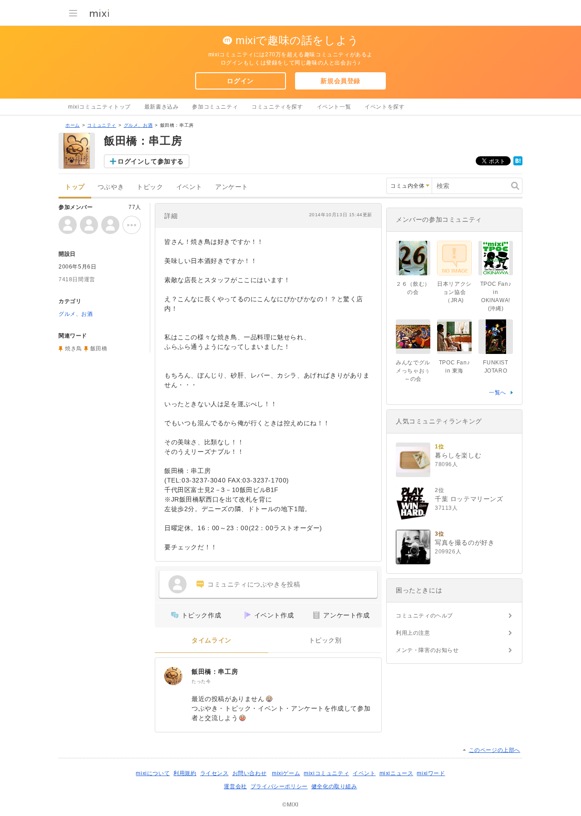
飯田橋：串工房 (215, 671)
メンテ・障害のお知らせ (427, 650)
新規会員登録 (340, 81)
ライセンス (214, 773)
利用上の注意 (413, 633)
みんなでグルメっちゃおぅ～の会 (413, 370)
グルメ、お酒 (138, 125)
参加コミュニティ (215, 107)
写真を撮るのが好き (464, 542)
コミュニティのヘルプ (424, 615)
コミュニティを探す (277, 107)
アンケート (231, 187)
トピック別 (325, 640)
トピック (150, 187)
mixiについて (153, 773)
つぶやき (111, 187)
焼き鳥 (73, 348)
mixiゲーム (286, 773)
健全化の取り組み (334, 786)
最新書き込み (161, 107)
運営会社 (235, 786)
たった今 (201, 681)
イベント (189, 187)
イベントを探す (384, 107)
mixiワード (431, 773)
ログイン (240, 81)
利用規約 (184, 773)
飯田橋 (99, 348)
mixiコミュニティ (326, 773)
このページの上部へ (494, 750)
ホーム (72, 125)
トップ (75, 187)
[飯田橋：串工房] (173, 676)
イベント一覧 (334, 107)
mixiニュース (396, 773)
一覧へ (497, 392)
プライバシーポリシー (279, 786)
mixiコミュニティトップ (99, 107)
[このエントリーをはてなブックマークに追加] (517, 163)
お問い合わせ (249, 773)
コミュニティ (101, 125)
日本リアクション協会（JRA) (454, 292)
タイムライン (211, 640)
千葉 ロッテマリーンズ (469, 499)
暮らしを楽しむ (458, 455)
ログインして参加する (151, 161)
